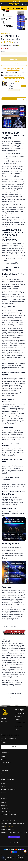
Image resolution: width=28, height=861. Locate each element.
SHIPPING (4, 802)
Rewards (3, 792)
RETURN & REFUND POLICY (8, 814)
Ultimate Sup (8, 855)
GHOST (3, 767)
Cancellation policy (20, 859)
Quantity (3, 51)
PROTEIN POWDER (20, 713)
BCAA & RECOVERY (20, 723)
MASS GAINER (18, 716)
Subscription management (8, 789)
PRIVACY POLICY (5, 811)
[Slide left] (2, 19)
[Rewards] (3, 858)
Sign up (14, 746)
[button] (22, 4)
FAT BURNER (18, 726)
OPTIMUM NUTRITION (6, 762)
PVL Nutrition (4, 759)
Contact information (9, 859)
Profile (3, 786)
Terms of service (10, 857)
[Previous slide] (1, 88)
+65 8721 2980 (9, 826)
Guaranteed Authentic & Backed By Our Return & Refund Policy (13, 69)
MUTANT (3, 756)
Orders (3, 783)
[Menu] (2, 4)
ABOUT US (4, 805)
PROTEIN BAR (18, 720)
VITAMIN (17, 729)
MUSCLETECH (4, 770)
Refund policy (16, 855)
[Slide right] (26, 19)
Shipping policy (19, 857)
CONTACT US (4, 808)
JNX (2, 773)
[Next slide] (27, 88)
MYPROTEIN (4, 765)
